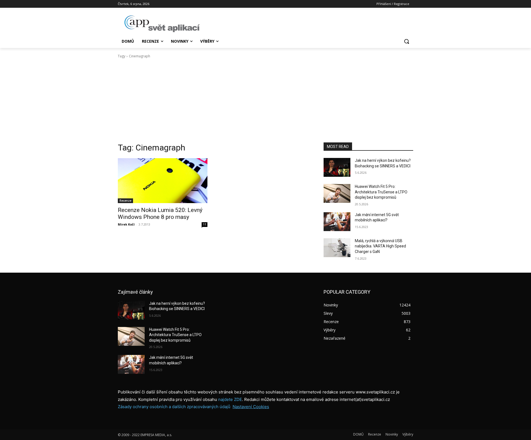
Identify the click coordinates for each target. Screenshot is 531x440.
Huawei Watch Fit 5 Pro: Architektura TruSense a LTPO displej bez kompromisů (381, 191)
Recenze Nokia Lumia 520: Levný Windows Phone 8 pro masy (160, 213)
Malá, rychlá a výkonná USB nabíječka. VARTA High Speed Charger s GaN (380, 246)
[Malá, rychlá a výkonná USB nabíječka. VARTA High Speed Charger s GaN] (337, 247)
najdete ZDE (230, 399)
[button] (406, 41)
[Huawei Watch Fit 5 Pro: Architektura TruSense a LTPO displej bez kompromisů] (337, 193)
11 (204, 224)
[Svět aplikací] (162, 24)
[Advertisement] (265, 100)
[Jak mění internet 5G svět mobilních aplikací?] (337, 221)
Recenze (125, 201)
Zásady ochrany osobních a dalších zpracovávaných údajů (174, 406)
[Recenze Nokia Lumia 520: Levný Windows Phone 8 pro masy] (162, 180)
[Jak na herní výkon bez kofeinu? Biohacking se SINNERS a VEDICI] (337, 167)
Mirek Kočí (126, 224)
